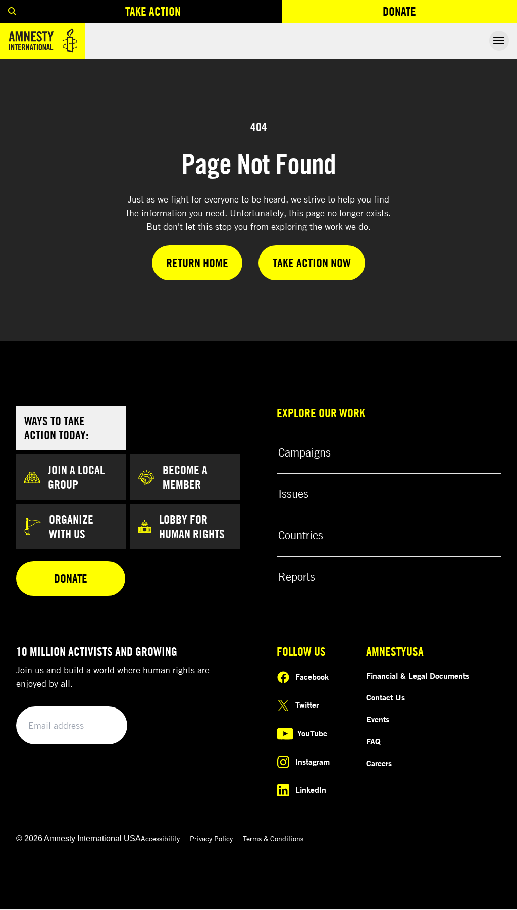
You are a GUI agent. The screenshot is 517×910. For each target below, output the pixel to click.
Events (377, 719)
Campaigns (304, 452)
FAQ (373, 741)
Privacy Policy (211, 838)
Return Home (197, 263)
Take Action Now (312, 263)
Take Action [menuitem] (153, 11)
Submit (102, 726)
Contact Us (385, 697)
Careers (379, 763)
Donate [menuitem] (436, 13)
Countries (300, 535)
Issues (293, 493)
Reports (296, 576)
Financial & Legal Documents (417, 676)
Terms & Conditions (273, 838)
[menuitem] (12, 11)
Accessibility (160, 838)
